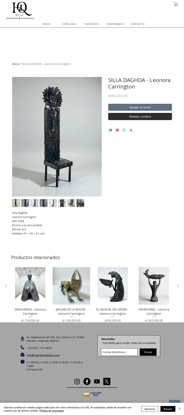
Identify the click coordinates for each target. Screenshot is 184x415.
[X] (106, 381)
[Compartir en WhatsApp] (124, 130)
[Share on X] (131, 130)
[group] (92, 297)
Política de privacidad (52, 410)
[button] (176, 4)
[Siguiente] (178, 286)
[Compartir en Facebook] (110, 130)
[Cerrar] (180, 409)
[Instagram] (77, 381)
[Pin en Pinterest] (117, 130)
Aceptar (168, 409)
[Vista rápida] (30, 286)
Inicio (15, 64)
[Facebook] (87, 381)
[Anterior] (6, 286)
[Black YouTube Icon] (96, 381)
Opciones (149, 409)
